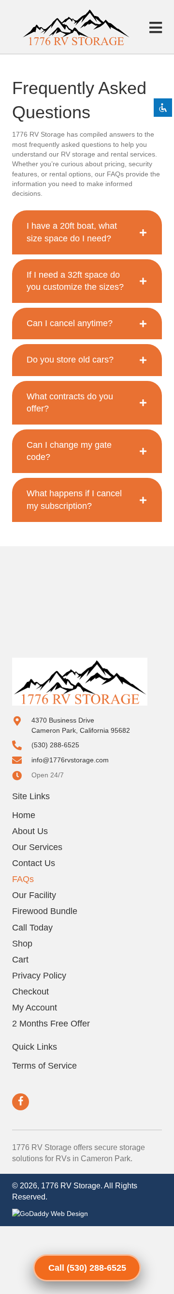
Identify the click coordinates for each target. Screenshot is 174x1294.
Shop (22, 943)
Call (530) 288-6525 (87, 1268)
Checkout (30, 991)
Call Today (32, 927)
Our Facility (34, 895)
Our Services (37, 847)
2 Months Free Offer (51, 1023)
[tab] (87, 232)
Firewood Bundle (44, 911)
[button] (20, 1101)
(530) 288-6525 (55, 745)
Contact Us (33, 863)
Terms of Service (44, 1066)
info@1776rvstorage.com (70, 760)
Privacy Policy (39, 975)
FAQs (23, 879)
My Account (34, 1007)
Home (23, 815)
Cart (20, 959)
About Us (30, 831)
